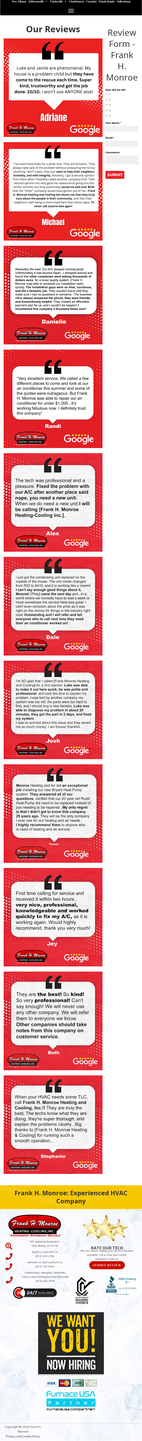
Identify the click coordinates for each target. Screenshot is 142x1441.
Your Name (118, 123)
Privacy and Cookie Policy (23, 1436)
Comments (112, 152)
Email (115, 137)
